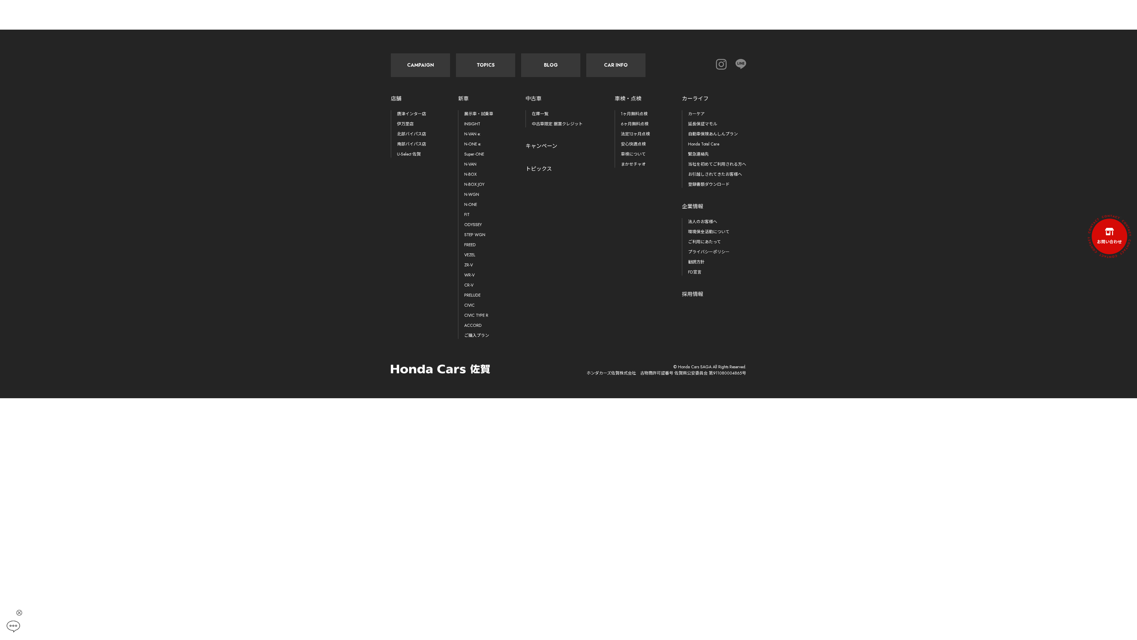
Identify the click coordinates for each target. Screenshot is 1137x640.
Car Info (616, 65)
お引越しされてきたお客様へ (715, 174)
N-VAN (470, 164)
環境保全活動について (709, 232)
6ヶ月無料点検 (634, 124)
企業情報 (692, 206)
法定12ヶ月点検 (635, 134)
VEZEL (469, 255)
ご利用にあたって (704, 242)
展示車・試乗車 (478, 114)
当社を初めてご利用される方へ (717, 164)
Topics (486, 65)
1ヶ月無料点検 (634, 114)
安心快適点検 (633, 144)
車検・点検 (628, 99)
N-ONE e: (472, 144)
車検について (633, 154)
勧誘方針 (696, 262)
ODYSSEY (473, 225)
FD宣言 (694, 272)
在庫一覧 (540, 114)
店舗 (396, 99)
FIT (467, 214)
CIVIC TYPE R (476, 315)
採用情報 (692, 294)
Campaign (420, 65)
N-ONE (470, 204)
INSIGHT (472, 124)
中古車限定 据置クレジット (557, 124)
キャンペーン (541, 146)
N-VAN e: (472, 134)
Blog (551, 65)
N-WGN (471, 194)
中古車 (534, 99)
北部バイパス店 (411, 134)
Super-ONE (474, 154)
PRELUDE (472, 295)
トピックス (539, 169)
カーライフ (695, 99)
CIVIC (469, 305)
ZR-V (468, 265)
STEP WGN (474, 235)
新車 (463, 99)
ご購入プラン (476, 335)
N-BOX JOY (474, 184)
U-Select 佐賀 (409, 154)
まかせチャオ (633, 164)
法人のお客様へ (702, 222)
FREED (470, 245)
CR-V (468, 285)
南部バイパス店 (411, 144)
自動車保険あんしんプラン (713, 134)
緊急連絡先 (698, 154)
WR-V (469, 275)
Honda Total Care (703, 144)
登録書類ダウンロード (709, 184)
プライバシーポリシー (709, 252)
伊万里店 (405, 124)
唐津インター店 (411, 114)
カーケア (696, 114)
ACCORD (473, 325)
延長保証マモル (702, 124)
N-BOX (470, 174)
